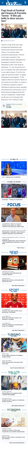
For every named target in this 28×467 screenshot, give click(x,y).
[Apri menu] (2, 3)
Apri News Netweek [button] (18, 285)
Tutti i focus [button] (20, 248)
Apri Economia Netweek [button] (16, 443)
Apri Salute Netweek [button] (18, 405)
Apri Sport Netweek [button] (18, 330)
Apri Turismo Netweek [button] (17, 368)
